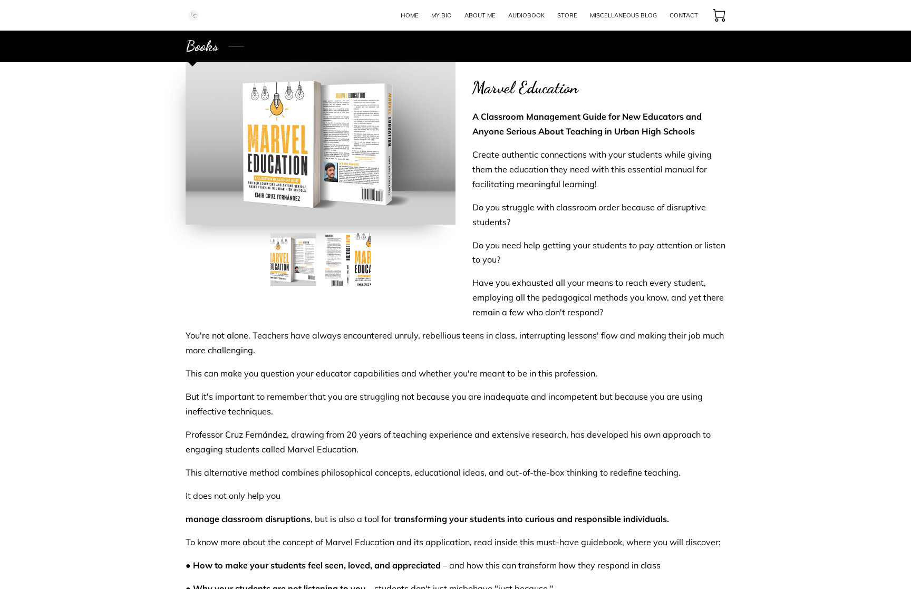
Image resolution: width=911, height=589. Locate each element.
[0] (719, 15)
